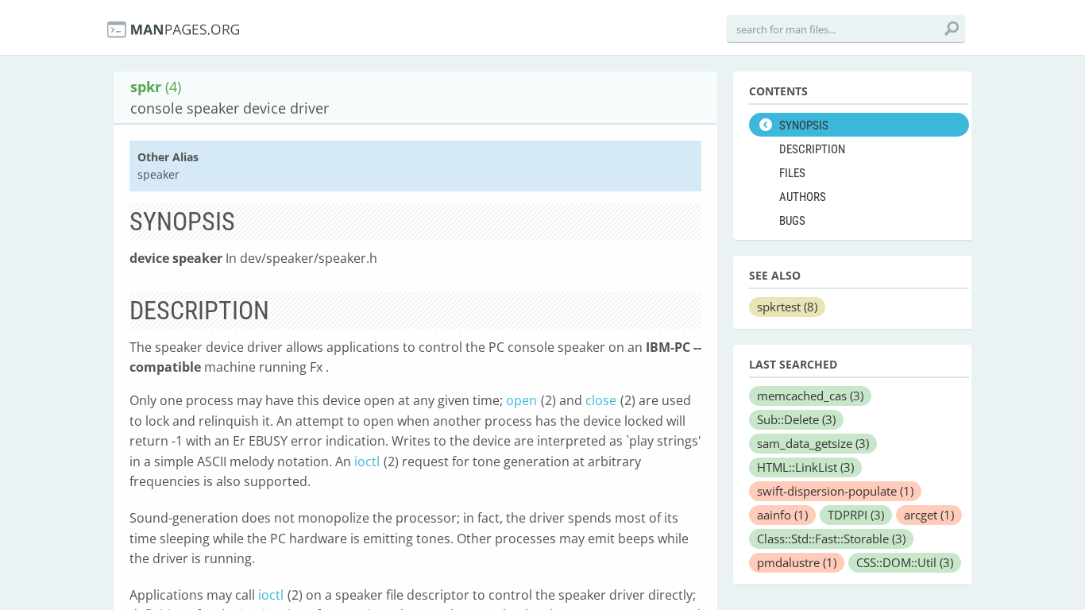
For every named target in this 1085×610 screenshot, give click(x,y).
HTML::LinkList (805, 467)
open (521, 400)
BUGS (792, 221)
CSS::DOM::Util (904, 562)
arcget (929, 515)
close (600, 400)
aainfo (782, 515)
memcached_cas (810, 395)
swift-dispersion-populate (835, 491)
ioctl (367, 461)
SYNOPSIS (803, 125)
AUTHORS (802, 197)
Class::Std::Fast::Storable (831, 538)
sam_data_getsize (813, 443)
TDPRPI (856, 515)
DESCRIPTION (812, 149)
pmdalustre (796, 562)
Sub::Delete (796, 419)
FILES (792, 173)
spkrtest (787, 307)
